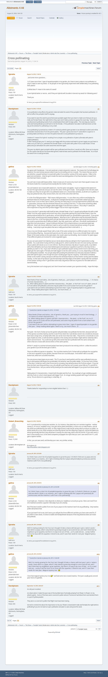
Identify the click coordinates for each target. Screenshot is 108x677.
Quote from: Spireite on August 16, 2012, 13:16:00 (44, 310)
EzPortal (57, 632)
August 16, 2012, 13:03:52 (34, 166)
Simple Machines (19, 672)
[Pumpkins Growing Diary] (9, 129)
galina (11, 166)
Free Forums (14, 674)
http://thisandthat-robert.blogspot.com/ (38, 447)
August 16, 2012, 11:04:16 (34, 74)
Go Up (9, 620)
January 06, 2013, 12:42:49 (34, 524)
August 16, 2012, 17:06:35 (34, 385)
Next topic (96, 63)
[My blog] (9, 442)
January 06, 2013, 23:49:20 (34, 554)
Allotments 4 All (15, 7)
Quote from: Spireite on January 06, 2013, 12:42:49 (44, 558)
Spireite (12, 74)
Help (85, 672)
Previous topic (87, 63)
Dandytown (13, 109)
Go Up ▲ (100, 672)
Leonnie (62, 53)
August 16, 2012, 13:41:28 (34, 306)
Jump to (73, 629)
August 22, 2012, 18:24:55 (34, 421)
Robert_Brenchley (16, 421)
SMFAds (7, 674)
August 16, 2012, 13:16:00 (34, 276)
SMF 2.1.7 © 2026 (10, 672)
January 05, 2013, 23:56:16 (34, 483)
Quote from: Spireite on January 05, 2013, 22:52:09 (44, 487)
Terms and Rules (91, 672)
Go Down (10, 68)
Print (98, 68)
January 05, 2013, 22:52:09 (34, 453)
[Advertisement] (54, 35)
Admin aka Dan (54, 53)
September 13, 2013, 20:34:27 (35, 586)
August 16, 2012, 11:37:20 (34, 108)
